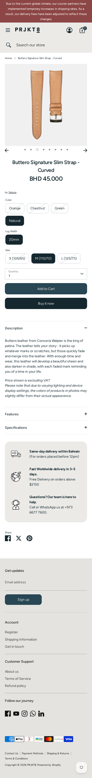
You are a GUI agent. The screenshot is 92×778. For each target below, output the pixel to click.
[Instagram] (24, 714)
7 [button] (61, 149)
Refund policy (15, 686)
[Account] (69, 28)
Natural (14, 221)
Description (14, 328)
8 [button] (67, 149)
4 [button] (43, 149)
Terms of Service (18, 679)
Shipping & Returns (58, 753)
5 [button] (49, 149)
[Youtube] (16, 714)
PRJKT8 (31, 764)
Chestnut (37, 208)
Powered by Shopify (49, 764)
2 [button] (31, 149)
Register (11, 632)
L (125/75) (69, 258)
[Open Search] (8, 45)
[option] (46, 105)
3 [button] (37, 149)
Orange (15, 208)
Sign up (23, 600)
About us (12, 672)
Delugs (12, 192)
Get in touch (14, 647)
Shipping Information (21, 639)
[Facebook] (8, 714)
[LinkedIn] (41, 714)
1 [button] (25, 149)
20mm (14, 240)
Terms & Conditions (16, 758)
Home (8, 58)
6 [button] (55, 149)
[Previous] (6, 150)
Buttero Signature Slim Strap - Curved (40, 58)
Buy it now (46, 303)
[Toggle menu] (8, 30)
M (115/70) (43, 258)
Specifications (16, 428)
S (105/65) (17, 258)
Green (60, 208)
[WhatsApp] (33, 714)
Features (12, 414)
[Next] (85, 150)
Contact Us (11, 753)
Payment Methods (32, 753)
